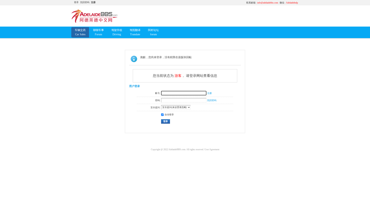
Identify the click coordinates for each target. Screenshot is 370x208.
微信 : (289, 2)
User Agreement (211, 149)
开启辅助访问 (207, 2)
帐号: (157, 93)
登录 (76, 2)
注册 (93, 2)
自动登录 (169, 114)
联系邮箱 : (262, 2)
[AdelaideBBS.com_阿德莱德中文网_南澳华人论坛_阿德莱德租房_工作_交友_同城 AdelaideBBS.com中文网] (94, 22)
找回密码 (84, 2)
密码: (157, 100)
